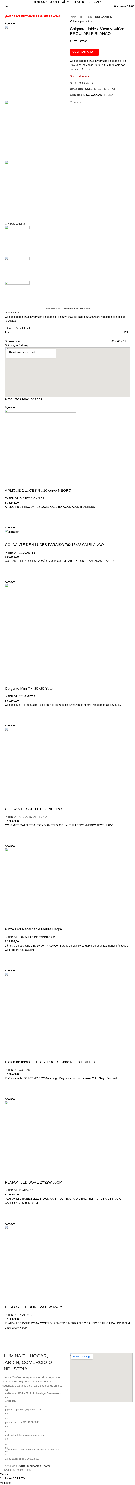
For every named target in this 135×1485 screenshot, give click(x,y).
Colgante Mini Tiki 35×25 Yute (29, 688)
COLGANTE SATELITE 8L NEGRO (33, 809)
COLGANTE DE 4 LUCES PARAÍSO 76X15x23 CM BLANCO (54, 545)
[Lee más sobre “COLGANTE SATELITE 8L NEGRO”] (9, 831)
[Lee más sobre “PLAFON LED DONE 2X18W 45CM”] (9, 1334)
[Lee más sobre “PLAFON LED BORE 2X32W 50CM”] (9, 1209)
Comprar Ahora (84, 51)
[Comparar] (9, 484)
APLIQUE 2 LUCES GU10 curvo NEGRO (38, 490)
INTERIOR (86, 17)
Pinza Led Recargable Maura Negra (33, 929)
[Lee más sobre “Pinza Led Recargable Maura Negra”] (9, 956)
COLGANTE (98, 94)
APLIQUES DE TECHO (33, 816)
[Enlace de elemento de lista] (33, 1424)
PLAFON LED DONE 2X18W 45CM (33, 1307)
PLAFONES (26, 1190)
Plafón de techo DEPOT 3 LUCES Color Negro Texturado (50, 1062)
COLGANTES (103, 17)
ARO (86, 94)
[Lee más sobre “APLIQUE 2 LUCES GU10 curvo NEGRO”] (9, 513)
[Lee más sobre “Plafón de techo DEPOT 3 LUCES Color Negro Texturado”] (9, 1085)
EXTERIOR (12, 498)
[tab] (52, 308)
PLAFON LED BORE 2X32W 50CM (33, 1182)
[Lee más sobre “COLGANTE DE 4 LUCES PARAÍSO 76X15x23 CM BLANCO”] (9, 567)
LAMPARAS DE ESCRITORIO (37, 937)
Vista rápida (9, 521)
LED (110, 94)
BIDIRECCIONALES (32, 498)
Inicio (73, 17)
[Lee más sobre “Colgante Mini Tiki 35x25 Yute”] (9, 711)
